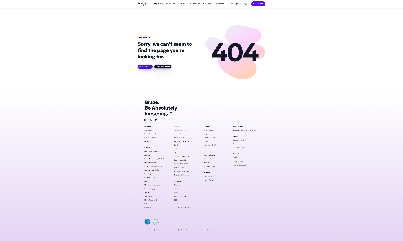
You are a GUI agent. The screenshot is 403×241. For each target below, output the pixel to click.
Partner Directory (210, 184)
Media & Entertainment (182, 141)
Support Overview (239, 140)
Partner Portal (208, 180)
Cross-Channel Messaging (153, 166)
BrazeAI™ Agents (150, 163)
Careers (176, 189)
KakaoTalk (147, 207)
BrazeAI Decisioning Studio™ (154, 159)
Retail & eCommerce (181, 130)
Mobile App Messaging (152, 185)
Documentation (209, 155)
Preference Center (197, 230)
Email (146, 181)
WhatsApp (148, 196)
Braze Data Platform (151, 151)
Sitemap (209, 230)
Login (235, 158)
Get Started (258, 4)
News (176, 192)
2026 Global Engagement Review (244, 130)
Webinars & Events (210, 145)
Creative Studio (149, 177)
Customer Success (239, 147)
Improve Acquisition (181, 164)
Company (220, 4)
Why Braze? (158, 4)
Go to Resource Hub (163, 67)
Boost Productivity (180, 160)
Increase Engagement (181, 171)
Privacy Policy (184, 230)
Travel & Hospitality (180, 137)
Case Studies (208, 130)
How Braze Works (150, 137)
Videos (206, 141)
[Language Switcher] (238, 3)
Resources (207, 4)
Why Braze (148, 130)
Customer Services (239, 144)
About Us (177, 185)
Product (169, 4)
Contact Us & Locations (182, 207)
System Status (238, 161)
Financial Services (180, 134)
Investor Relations (180, 196)
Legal (176, 204)
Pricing (146, 141)
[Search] (232, 4)
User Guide (207, 163)
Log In (246, 4)
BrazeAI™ (147, 155)
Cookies (174, 230)
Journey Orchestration (152, 170)
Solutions (181, 4)
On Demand (178, 149)
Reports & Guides (210, 137)
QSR (175, 153)
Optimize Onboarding (181, 156)
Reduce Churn (179, 167)
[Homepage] (142, 4)
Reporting (147, 174)
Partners (193, 4)
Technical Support (239, 165)
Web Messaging (149, 189)
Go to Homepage (145, 67)
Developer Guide (209, 166)
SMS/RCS (147, 192)
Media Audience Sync (151, 200)
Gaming (176, 145)
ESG (175, 200)
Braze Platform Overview (153, 134)
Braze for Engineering (181, 175)
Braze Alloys (208, 176)
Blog (205, 134)
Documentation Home (211, 159)
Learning (206, 149)
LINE (146, 204)
